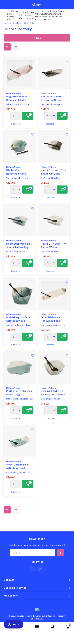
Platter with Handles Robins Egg (19, 392)
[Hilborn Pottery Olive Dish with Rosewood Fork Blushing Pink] (54, 294)
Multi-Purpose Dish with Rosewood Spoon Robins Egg (18, 319)
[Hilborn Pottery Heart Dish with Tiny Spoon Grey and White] (54, 147)
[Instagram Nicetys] (40, 569)
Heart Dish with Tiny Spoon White (54, 245)
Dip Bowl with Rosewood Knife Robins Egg (16, 172)
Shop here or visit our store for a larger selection (27, 15)
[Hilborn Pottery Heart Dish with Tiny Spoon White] (54, 220)
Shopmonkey (37, 619)
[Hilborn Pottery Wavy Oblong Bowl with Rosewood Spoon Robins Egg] (20, 441)
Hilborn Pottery (29, 23)
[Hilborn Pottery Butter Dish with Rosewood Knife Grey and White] (54, 73)
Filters (37, 38)
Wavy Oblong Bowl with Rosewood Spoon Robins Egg (17, 466)
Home (6, 23)
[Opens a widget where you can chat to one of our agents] (13, 624)
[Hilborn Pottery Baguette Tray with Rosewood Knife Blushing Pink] (20, 73)
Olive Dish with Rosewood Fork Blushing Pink (50, 319)
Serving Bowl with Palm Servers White (53, 392)
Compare (15, 123)
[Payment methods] (37, 609)
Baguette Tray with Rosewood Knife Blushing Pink (18, 98)
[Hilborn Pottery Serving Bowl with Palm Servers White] (54, 368)
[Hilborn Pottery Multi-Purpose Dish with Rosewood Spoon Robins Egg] (20, 294)
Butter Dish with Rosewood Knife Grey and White (51, 98)
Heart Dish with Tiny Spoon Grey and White (54, 172)
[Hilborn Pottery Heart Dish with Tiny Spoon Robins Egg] (20, 220)
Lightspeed (49, 616)
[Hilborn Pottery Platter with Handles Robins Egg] (20, 368)
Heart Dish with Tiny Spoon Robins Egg (19, 245)
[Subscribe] (60, 552)
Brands (16, 23)
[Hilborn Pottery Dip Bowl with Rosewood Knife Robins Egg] (20, 147)
